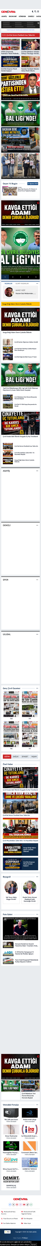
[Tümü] (37, 688)
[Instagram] (20, 1204)
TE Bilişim (25, 1238)
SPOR (5, 580)
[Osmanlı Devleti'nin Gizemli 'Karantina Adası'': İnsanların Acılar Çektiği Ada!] (8, 945)
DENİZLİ (31, 16)
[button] (4, 87)
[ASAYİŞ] (37, 471)
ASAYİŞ (4, 16)
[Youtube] (24, 1204)
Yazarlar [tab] (8, 283)
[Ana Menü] (38, 11)
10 (37, 224)
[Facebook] (10, 1204)
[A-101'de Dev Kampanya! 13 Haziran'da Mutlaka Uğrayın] (8, 953)
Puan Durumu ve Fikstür (10, 1218)
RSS (8, 1232)
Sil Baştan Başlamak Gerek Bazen (24, 293)
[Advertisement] (20, 988)
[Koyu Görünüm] (33, 11)
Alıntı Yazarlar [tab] (22, 283)
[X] (13, 1204)
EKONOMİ (12, 16)
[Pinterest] (17, 1204)
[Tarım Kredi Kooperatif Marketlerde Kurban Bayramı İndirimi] (8, 961)
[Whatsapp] (31, 1204)
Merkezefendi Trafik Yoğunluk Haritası (28, 1213)
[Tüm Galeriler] (37, 914)
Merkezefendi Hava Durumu (8, 1213)
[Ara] (35, 11)
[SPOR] (37, 580)
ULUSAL (7, 634)
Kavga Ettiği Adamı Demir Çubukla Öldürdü (17, 304)
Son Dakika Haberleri (9, 1223)
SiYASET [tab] (25, 757)
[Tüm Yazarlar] (37, 283)
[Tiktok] (27, 1204)
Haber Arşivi (27, 1223)
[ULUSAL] (37, 634)
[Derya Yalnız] (9, 292)
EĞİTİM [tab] (7, 757)
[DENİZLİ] (37, 525)
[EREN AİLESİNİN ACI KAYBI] (20, 928)
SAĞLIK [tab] (15, 757)
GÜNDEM (22, 16)
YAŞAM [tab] (34, 757)
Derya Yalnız (20, 289)
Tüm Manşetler (28, 1218)
